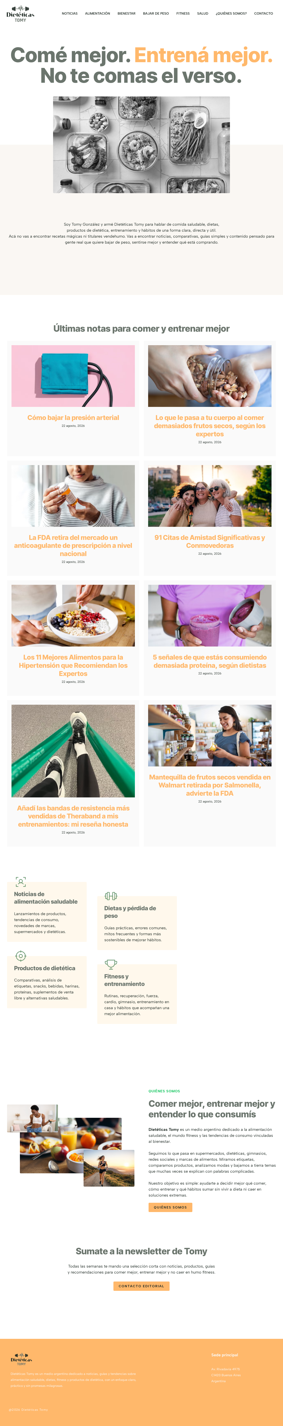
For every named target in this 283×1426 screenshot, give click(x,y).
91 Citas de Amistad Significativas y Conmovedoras (210, 541)
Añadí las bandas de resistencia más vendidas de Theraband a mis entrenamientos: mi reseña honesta (73, 816)
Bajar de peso (156, 13)
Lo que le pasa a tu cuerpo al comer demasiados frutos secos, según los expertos (210, 426)
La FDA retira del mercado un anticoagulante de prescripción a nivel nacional (73, 545)
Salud (202, 13)
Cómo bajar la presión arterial (73, 417)
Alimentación (97, 13)
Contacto (263, 13)
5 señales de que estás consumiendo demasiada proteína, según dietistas (210, 661)
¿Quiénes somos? (231, 13)
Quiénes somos (170, 1207)
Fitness (183, 13)
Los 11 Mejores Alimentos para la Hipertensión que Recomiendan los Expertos (73, 665)
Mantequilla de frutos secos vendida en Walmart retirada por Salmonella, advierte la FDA (210, 785)
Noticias (70, 13)
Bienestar (127, 13)
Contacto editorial (141, 1286)
